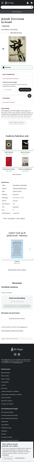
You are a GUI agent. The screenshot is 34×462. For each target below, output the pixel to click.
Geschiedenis (11, 218)
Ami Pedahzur (5, 29)
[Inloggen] (28, 3)
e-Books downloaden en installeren (10, 391)
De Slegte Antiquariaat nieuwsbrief (10, 440)
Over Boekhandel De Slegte (9, 408)
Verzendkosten (5, 424)
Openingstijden (5, 382)
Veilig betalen (4, 421)
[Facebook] (15, 354)
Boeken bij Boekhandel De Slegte (9, 418)
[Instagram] (19, 354)
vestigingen (6, 361)
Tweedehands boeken (17, 11)
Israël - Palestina (20, 218)
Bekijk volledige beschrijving (16, 122)
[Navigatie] (3, 3)
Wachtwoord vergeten (6, 400)
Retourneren (4, 388)
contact (5, 359)
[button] (2, 12)
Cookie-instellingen (20, 457)
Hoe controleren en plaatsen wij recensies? (12, 330)
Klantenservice (5, 369)
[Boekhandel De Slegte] (9, 2)
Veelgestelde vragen (17, 362)
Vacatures (3, 434)
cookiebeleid (5, 454)
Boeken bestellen (5, 372)
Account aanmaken (6, 397)
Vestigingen (4, 431)
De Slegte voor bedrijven (7, 403)
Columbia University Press (19, 188)
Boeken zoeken (5, 375)
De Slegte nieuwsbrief (6, 437)
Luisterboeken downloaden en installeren (11, 394)
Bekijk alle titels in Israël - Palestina (17, 269)
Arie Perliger (14, 29)
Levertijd (3, 385)
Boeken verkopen (5, 379)
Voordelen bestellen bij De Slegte (9, 415)
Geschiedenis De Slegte (7, 412)
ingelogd (23, 327)
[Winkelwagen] (31, 3)
